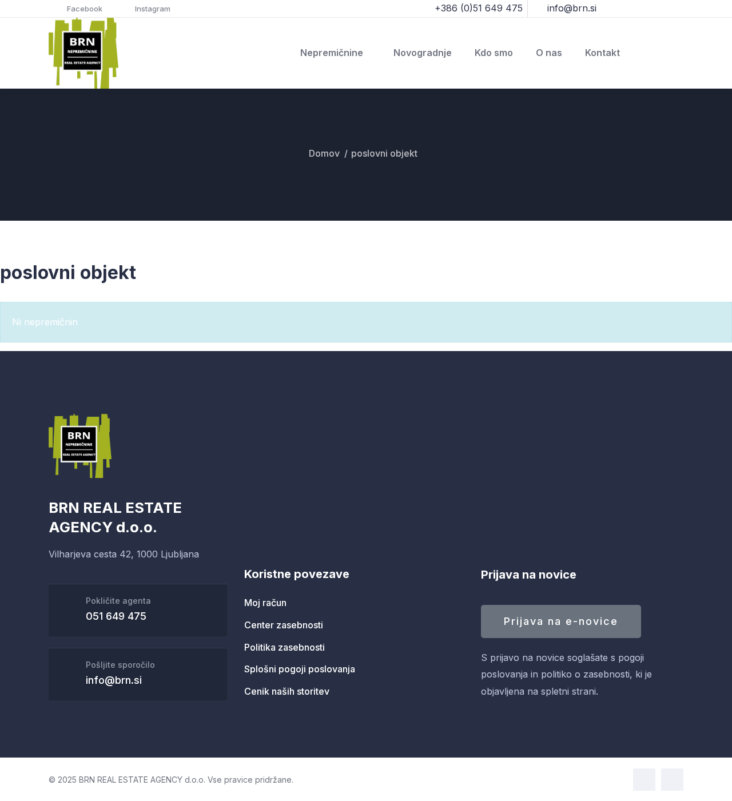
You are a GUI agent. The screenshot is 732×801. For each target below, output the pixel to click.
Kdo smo (494, 52)
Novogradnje (422, 52)
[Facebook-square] (644, 779)
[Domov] (83, 53)
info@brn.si (114, 680)
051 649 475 (116, 616)
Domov (324, 153)
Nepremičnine (331, 52)
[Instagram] (672, 779)
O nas (549, 52)
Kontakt (602, 52)
